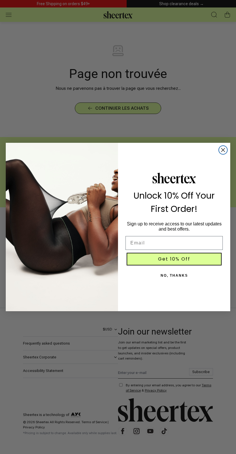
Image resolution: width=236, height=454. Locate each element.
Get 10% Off (174, 259)
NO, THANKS (174, 275)
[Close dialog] (223, 150)
